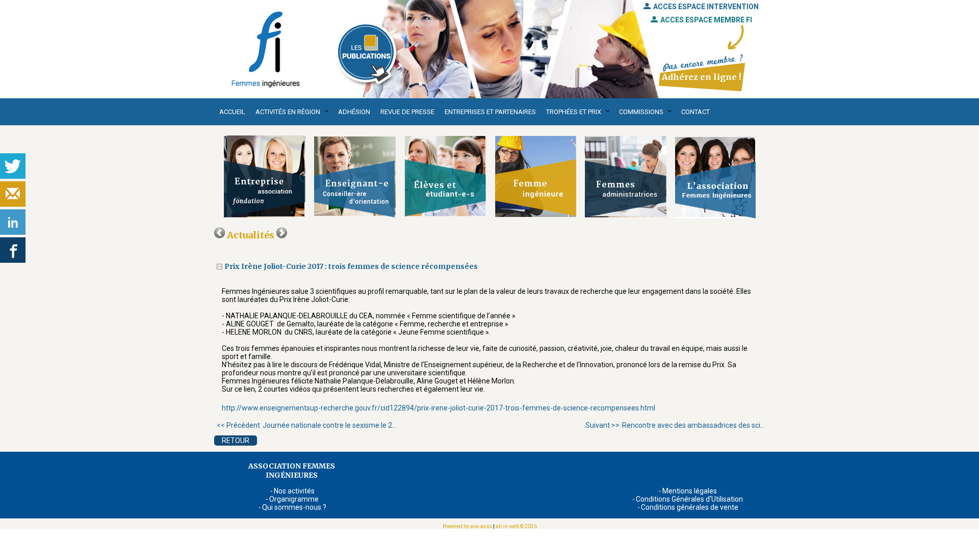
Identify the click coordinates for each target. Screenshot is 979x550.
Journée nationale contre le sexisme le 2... (307, 425)
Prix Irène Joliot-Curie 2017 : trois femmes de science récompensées (351, 266)
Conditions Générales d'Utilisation (689, 499)
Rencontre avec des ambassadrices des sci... (675, 425)
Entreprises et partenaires (490, 112)
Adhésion (354, 112)
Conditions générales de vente (689, 507)
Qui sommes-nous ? (294, 507)
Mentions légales (689, 491)
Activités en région (287, 112)
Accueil (232, 112)
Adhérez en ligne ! (701, 77)
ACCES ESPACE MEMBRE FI (706, 20)
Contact (695, 112)
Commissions (641, 112)
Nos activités (294, 491)
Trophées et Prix (573, 112)
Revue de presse (407, 112)
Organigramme (294, 499)
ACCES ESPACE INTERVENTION (706, 7)
